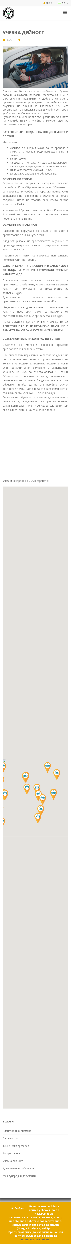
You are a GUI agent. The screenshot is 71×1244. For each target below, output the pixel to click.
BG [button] (64, 3)
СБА (9, 39)
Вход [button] (48, 3)
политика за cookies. (35, 1239)
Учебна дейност (23, 33)
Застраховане (11, 1153)
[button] (53, 794)
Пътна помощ (11, 1138)
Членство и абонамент (17, 1131)
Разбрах (20, 1208)
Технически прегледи (16, 1146)
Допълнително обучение (18, 1168)
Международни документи (19, 1176)
